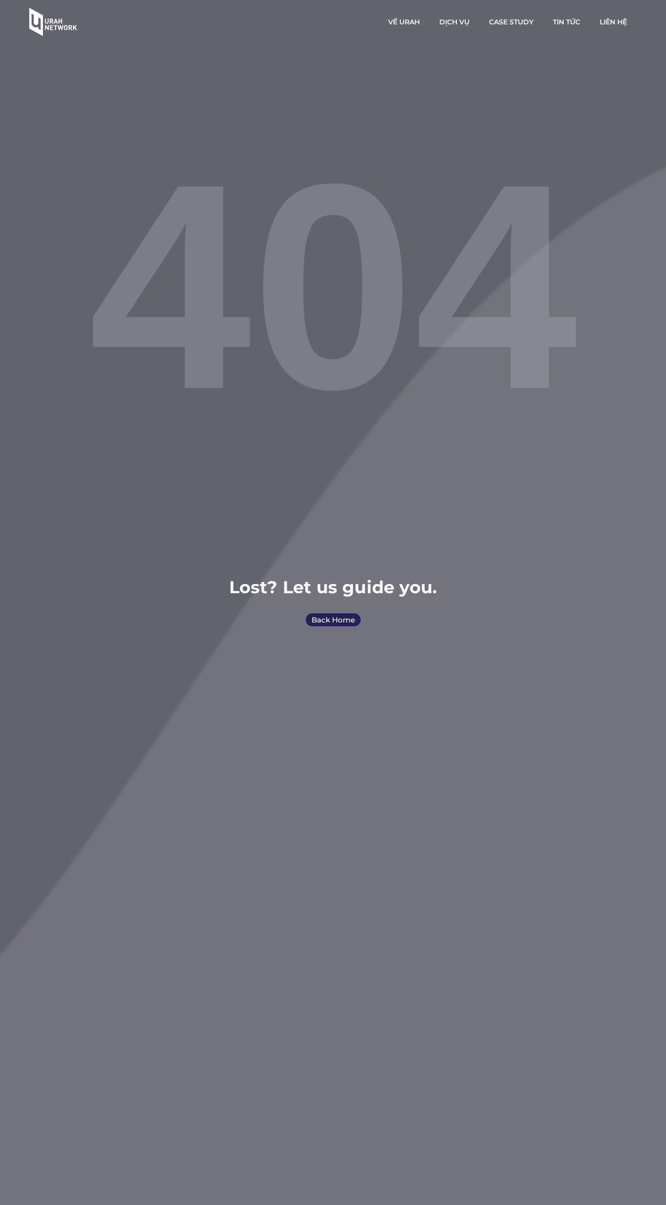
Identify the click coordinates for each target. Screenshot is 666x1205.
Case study (511, 22)
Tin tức (566, 22)
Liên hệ (613, 22)
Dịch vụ (454, 22)
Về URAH (404, 22)
